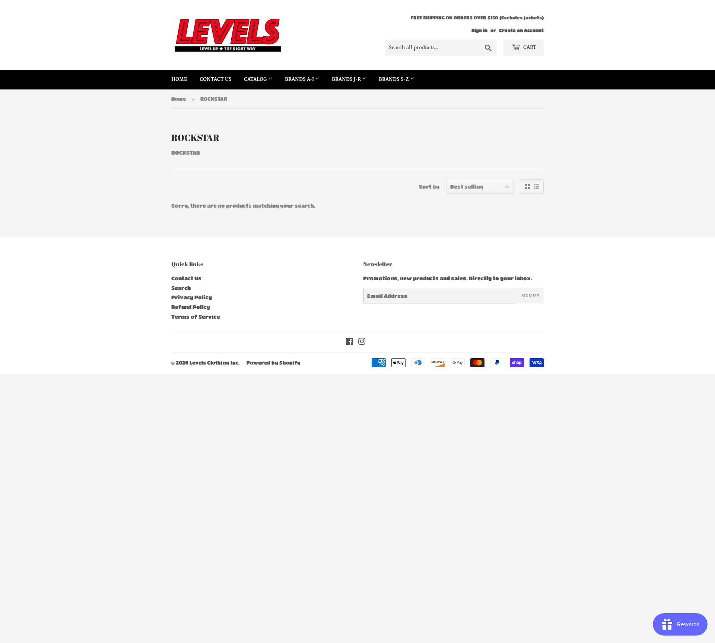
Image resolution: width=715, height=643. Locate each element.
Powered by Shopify (274, 362)
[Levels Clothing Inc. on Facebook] (349, 342)
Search (181, 288)
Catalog (256, 79)
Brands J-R (347, 79)
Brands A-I (300, 79)
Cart (529, 47)
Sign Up (530, 295)
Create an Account (521, 30)
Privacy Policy (191, 297)
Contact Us (216, 79)
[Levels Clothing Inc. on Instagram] (362, 342)
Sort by (429, 186)
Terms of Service (195, 316)
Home (179, 79)
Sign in (479, 30)
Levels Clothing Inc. (215, 362)
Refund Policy (190, 307)
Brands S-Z (394, 79)
